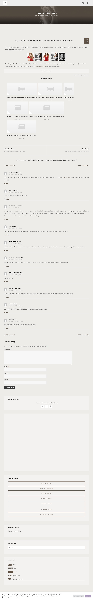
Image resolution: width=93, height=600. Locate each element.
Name (6, 367)
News (45, 71)
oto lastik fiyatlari (15, 272)
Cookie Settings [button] (78, 596)
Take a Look (66, 177)
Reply (7, 183)
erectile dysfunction (16, 257)
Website (6, 380)
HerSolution (13, 303)
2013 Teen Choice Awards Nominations (50, 97)
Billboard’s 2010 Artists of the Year (17, 116)
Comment (7, 349)
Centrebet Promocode (16, 205)
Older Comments (10, 165)
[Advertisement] (46, 31)
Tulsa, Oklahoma (69, 97)
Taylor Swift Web (46, 13)
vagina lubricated (15, 288)
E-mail (15, 572)
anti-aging (12, 226)
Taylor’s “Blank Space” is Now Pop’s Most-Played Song (46, 116)
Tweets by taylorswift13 (14, 531)
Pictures (49, 71)
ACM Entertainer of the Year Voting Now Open (21, 135)
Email (6, 373)
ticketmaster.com (41, 66)
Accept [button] (88, 596)
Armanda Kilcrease (15, 241)
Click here (14, 565)
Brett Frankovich (15, 172)
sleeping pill (13, 319)
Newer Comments (82, 165)
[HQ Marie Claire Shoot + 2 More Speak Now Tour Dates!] (75, 75)
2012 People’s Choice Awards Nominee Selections (22, 97)
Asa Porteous (13, 190)
